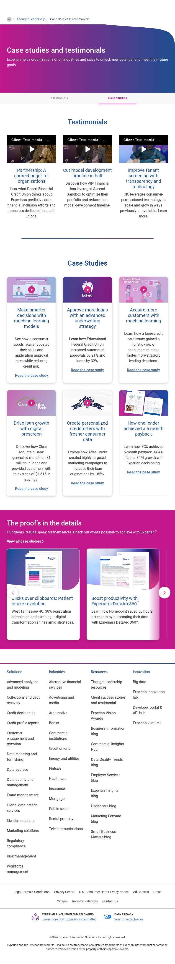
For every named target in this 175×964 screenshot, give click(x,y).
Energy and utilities (64, 758)
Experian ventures (147, 723)
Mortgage (56, 799)
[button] (27, 98)
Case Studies (117, 98)
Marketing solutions (23, 830)
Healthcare (57, 778)
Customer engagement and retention (20, 738)
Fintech (55, 768)
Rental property (61, 819)
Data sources (17, 769)
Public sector (59, 809)
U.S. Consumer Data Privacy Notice (104, 892)
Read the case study (31, 488)
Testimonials (58, 98)
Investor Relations (85, 901)
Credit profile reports (23, 723)
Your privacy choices (128, 919)
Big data (139, 682)
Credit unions (59, 748)
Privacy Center (64, 892)
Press (157, 892)
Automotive (58, 713)
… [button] (9, 18)
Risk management (21, 856)
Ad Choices (141, 892)
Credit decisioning (21, 713)
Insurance (57, 788)
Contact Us (110, 901)
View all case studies (24, 541)
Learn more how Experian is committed (69, 919)
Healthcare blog (103, 806)
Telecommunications (66, 829)
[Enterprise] (22, 7)
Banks (54, 723)
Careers (62, 901)
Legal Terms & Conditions (31, 892)
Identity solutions (20, 820)
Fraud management (23, 795)
